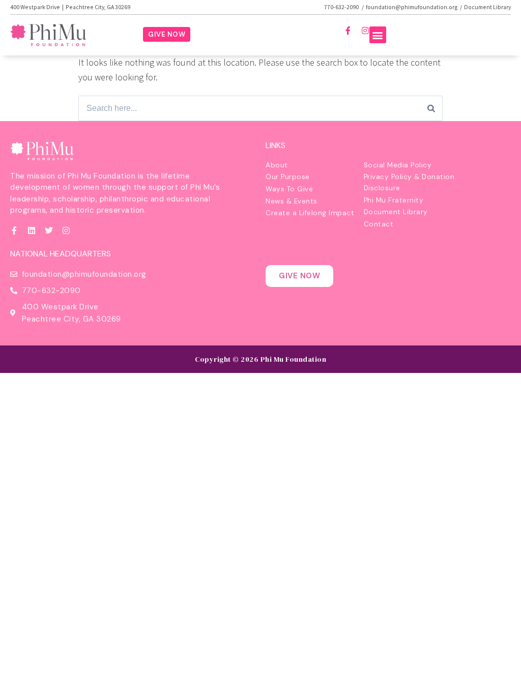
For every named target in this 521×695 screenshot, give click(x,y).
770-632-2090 (342, 7)
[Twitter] (49, 230)
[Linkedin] (31, 230)
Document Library (487, 7)
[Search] (431, 108)
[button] (377, 34)
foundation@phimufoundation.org (412, 7)
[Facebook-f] (348, 30)
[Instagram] (365, 30)
